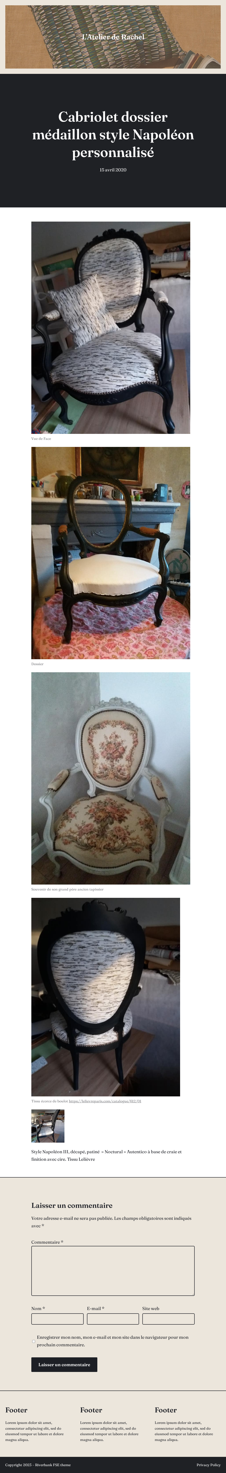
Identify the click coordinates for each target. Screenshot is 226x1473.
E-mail (95, 1308)
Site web (150, 1308)
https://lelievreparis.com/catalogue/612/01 (105, 1101)
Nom (38, 1308)
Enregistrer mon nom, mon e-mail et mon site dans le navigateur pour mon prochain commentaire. (112, 1340)
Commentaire (47, 1242)
